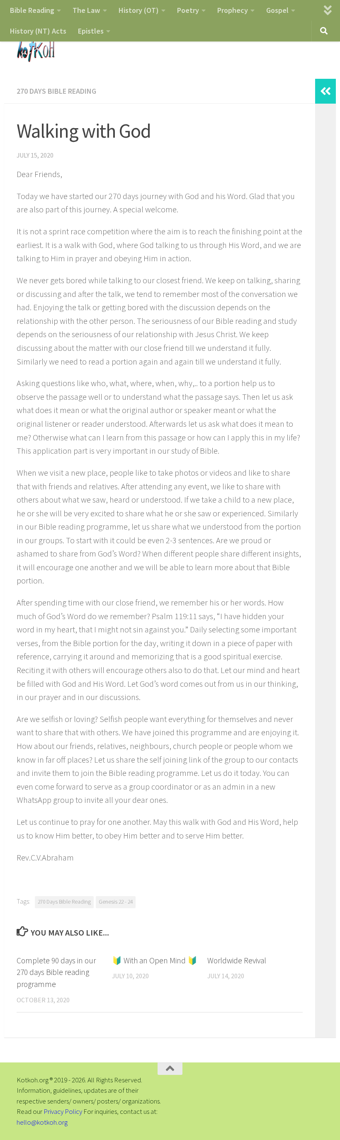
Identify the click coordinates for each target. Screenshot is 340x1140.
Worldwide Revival (236, 960)
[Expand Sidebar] (325, 91)
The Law (86, 10)
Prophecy (232, 10)
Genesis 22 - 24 (116, 901)
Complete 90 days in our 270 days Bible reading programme (56, 972)
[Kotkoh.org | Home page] (35, 49)
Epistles (91, 31)
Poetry (188, 10)
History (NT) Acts (38, 31)
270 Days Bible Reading (56, 91)
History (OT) (139, 10)
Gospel (277, 10)
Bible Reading (32, 10)
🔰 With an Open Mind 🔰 (154, 960)
